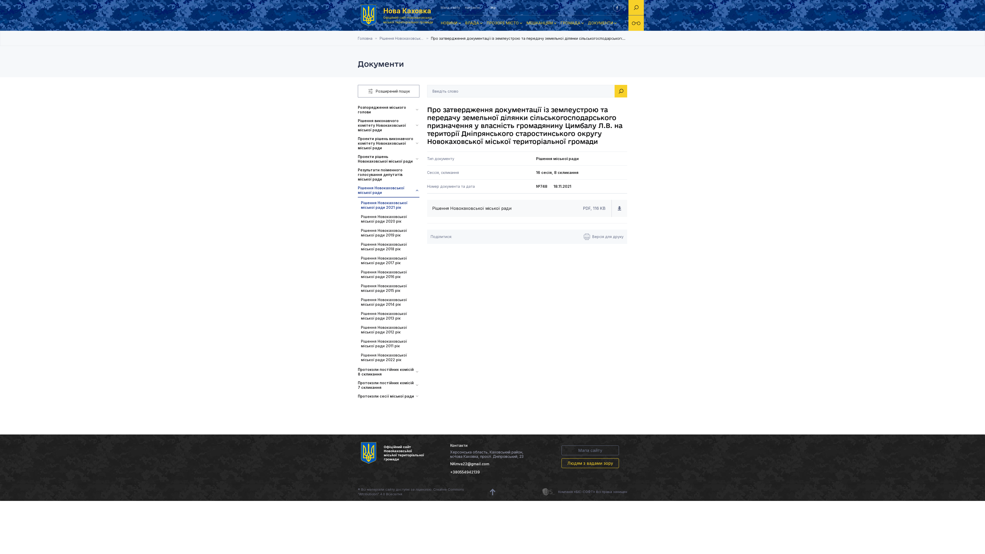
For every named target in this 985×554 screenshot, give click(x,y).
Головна (365, 38)
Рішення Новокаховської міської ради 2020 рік (384, 218)
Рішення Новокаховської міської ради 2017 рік (384, 260)
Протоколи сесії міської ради (386, 396)
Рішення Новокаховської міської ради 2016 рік (384, 274)
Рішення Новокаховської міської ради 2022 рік (384, 357)
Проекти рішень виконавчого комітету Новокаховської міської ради (385, 143)
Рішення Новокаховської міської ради (381, 190)
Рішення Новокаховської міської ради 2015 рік (384, 288)
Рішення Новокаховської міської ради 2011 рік (384, 343)
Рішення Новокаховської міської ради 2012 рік (384, 329)
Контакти (472, 7)
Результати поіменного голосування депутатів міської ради (380, 174)
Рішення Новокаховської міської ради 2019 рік (384, 232)
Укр (493, 7)
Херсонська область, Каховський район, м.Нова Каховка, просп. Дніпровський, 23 (487, 454)
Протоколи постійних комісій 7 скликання (386, 385)
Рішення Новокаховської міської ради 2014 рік (384, 302)
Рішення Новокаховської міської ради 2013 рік (384, 315)
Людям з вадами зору (590, 463)
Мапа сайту (450, 7)
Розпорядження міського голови (382, 109)
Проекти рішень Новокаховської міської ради (385, 158)
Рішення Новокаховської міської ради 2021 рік (405, 38)
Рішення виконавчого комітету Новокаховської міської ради (382, 125)
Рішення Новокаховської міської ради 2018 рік (384, 246)
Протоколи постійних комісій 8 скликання (386, 371)
